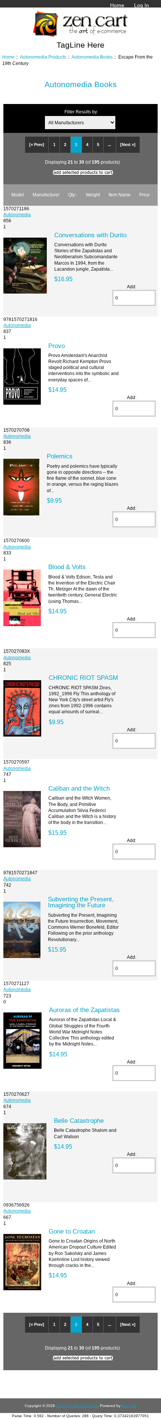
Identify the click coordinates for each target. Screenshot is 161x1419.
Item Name (120, 194)
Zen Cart (129, 1406)
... (109, 144)
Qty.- (72, 194)
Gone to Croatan (72, 1231)
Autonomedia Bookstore (77, 1406)
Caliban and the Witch (79, 788)
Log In (141, 5)
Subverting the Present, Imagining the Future (81, 902)
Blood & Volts (67, 567)
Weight (93, 194)
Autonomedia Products (43, 56)
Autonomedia (17, 214)
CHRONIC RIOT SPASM (83, 677)
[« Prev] (36, 144)
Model (17, 194)
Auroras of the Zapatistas (84, 1010)
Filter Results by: (81, 111)
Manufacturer (46, 194)
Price (144, 194)
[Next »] (128, 144)
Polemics (60, 456)
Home (117, 5)
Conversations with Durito (90, 235)
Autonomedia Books (92, 56)
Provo (56, 345)
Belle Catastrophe (79, 1120)
